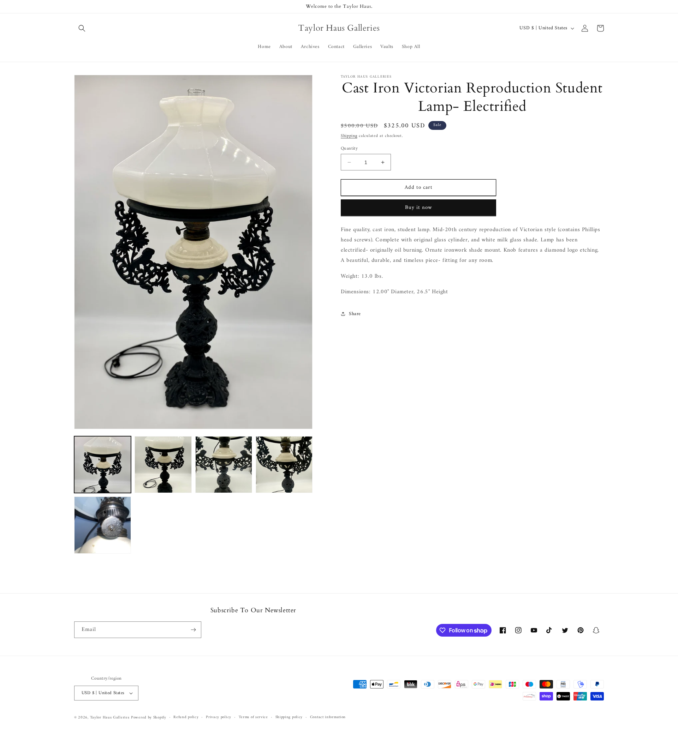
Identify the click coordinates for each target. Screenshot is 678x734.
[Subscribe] (193, 629)
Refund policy (185, 717)
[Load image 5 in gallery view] (102, 525)
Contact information (328, 717)
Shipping (349, 136)
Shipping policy (289, 717)
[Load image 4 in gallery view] (284, 464)
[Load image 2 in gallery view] (163, 464)
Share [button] (355, 313)
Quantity (349, 148)
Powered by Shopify (148, 717)
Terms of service (253, 717)
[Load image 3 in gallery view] (223, 464)
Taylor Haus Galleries (110, 717)
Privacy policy (218, 717)
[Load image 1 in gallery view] (102, 464)
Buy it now (418, 207)
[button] (82, 28)
